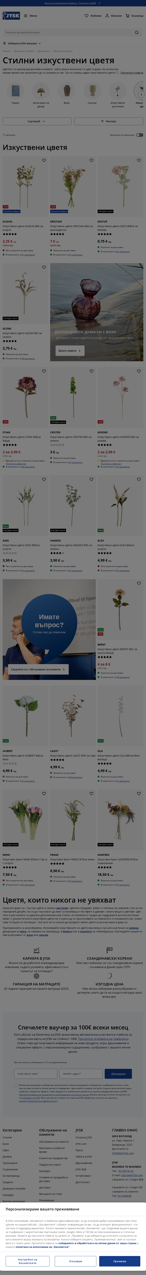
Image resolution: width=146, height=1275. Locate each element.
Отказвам (75, 1261)
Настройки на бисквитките (27, 1261)
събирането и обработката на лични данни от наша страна (97, 1243)
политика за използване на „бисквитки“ (42, 1247)
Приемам (119, 1261)
